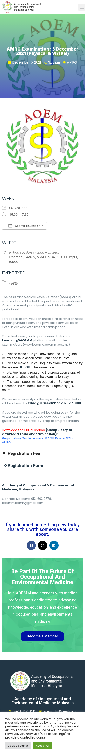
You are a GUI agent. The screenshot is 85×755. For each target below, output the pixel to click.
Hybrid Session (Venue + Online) (34, 252)
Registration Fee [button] (24, 453)
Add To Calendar (27, 225)
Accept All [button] (42, 746)
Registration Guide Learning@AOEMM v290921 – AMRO (38, 440)
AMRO (72, 62)
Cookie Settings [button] (18, 746)
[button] (81, 7)
